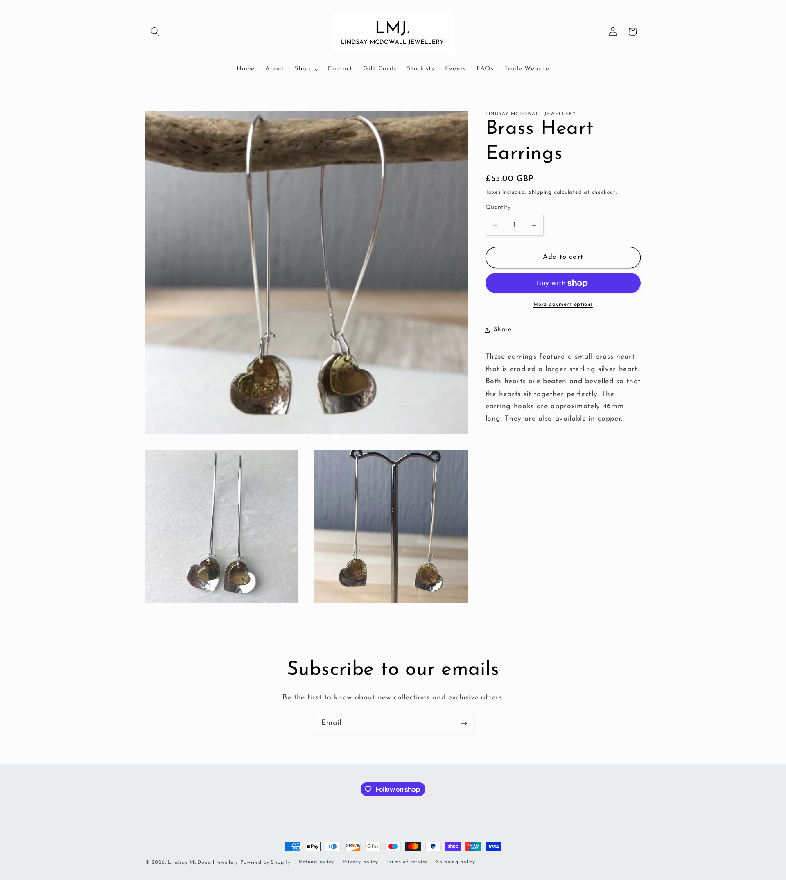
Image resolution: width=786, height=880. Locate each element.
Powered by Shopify (265, 862)
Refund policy (316, 862)
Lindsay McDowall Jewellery (203, 862)
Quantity (498, 207)
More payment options (563, 304)
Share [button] (503, 329)
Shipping (540, 192)
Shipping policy (455, 862)
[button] (155, 31)
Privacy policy (360, 862)
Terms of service (407, 862)
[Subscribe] (464, 723)
